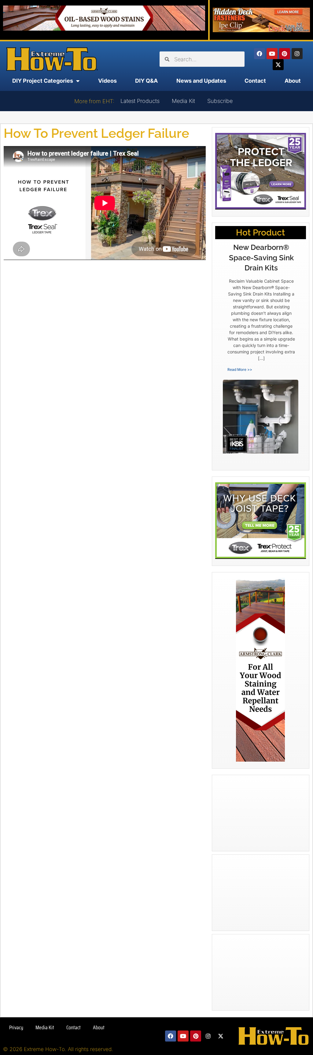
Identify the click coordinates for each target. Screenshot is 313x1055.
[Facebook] (259, 53)
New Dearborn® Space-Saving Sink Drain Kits (261, 257)
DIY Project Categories (42, 80)
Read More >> (239, 369)
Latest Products (140, 101)
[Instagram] (297, 53)
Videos (107, 80)
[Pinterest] (284, 53)
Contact (255, 80)
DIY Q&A (146, 80)
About (293, 80)
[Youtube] (272, 53)
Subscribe (220, 101)
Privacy (16, 1027)
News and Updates (201, 80)
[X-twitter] (278, 64)
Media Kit (183, 101)
